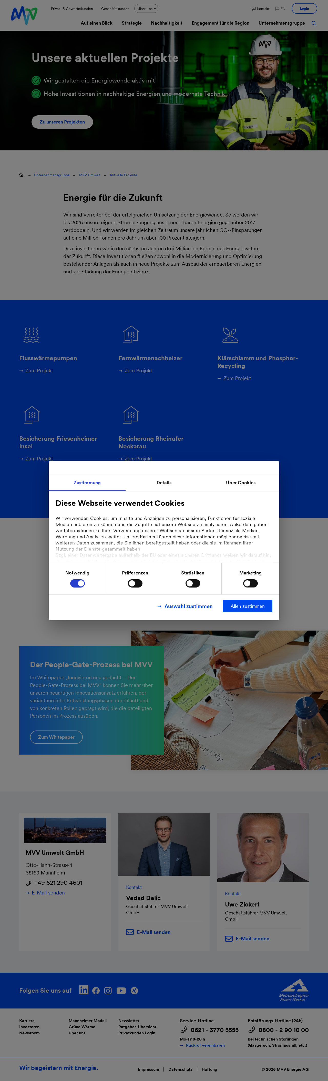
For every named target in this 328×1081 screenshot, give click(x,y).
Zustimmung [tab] (87, 482)
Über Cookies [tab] (240, 482)
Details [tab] (164, 482)
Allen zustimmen (248, 606)
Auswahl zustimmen (189, 606)
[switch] (135, 583)
